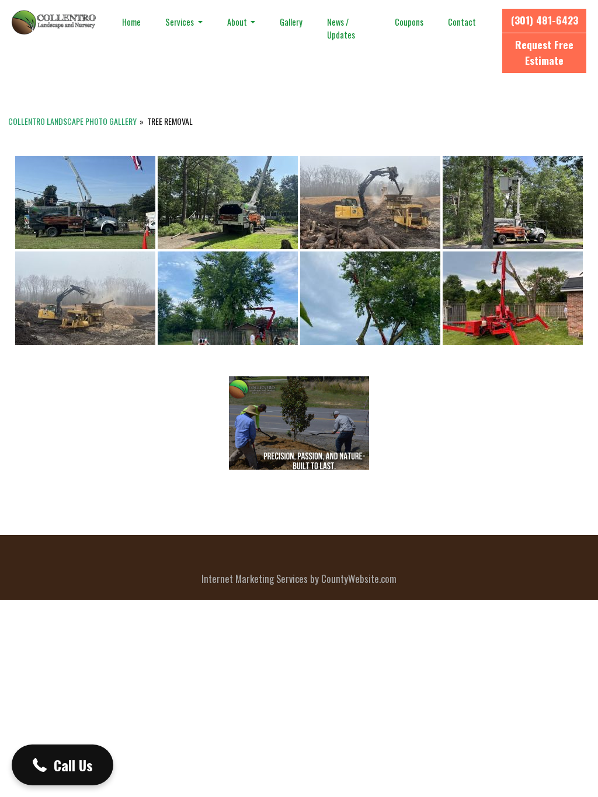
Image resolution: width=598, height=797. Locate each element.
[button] (62, 764)
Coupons (409, 22)
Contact (462, 22)
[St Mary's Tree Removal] (513, 298)
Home (131, 22)
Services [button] (180, 22)
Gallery (291, 22)
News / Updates (341, 28)
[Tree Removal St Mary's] (228, 298)
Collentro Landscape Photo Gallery (72, 121)
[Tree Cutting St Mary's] (370, 298)
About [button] (238, 22)
